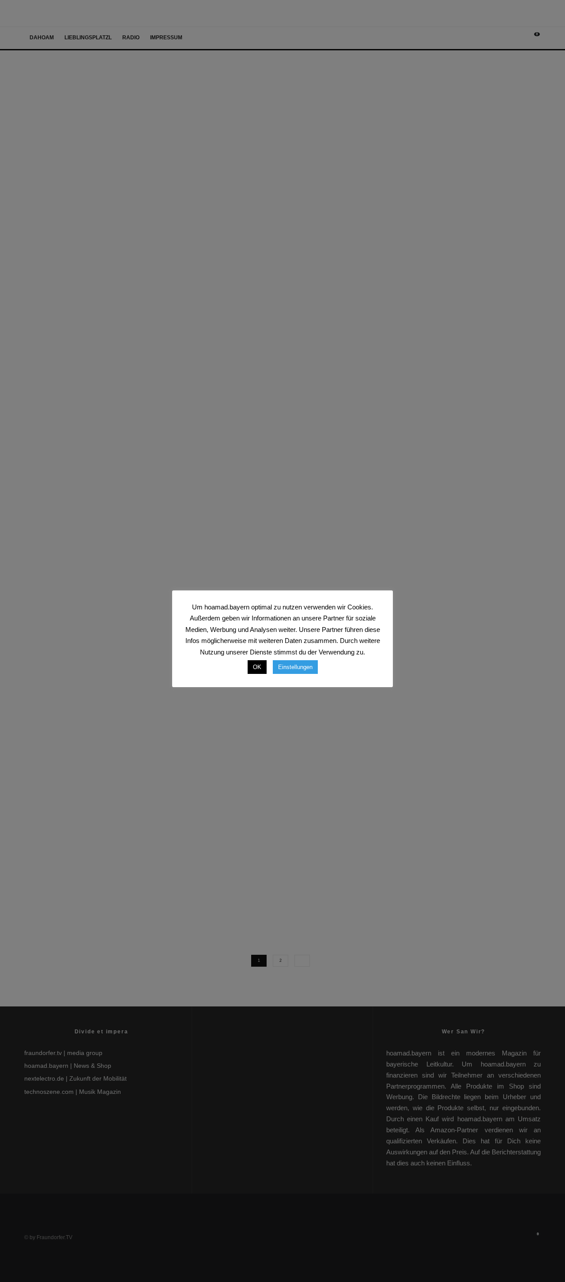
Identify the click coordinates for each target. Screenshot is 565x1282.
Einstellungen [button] (295, 667)
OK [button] (257, 667)
